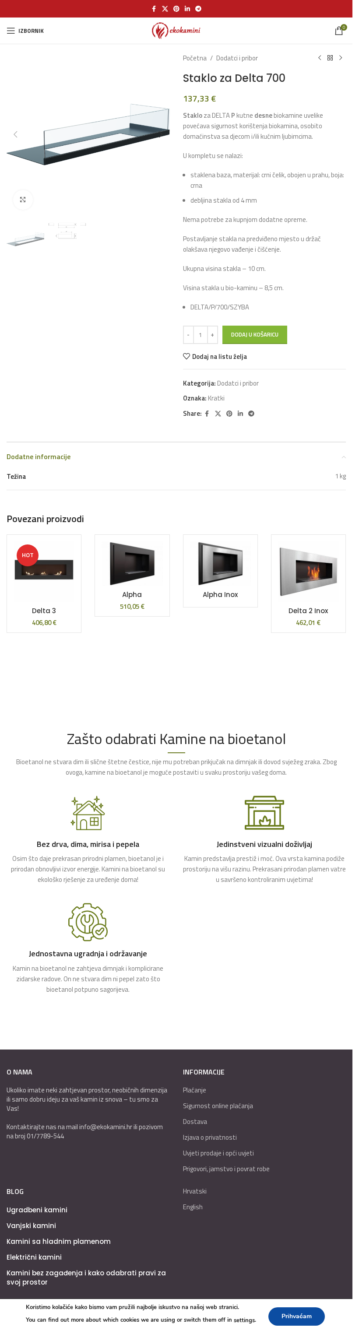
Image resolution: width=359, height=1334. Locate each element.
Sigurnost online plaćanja (218, 1105)
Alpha (132, 594)
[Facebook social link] (154, 9)
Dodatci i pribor (237, 58)
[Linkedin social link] (187, 9)
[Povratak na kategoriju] (330, 58)
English (193, 1207)
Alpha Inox (220, 594)
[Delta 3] (44, 571)
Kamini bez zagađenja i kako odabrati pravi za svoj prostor (86, 1277)
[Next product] (340, 58)
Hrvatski (195, 1191)
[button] (15, 134)
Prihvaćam (297, 1316)
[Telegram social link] (198, 9)
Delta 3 (44, 610)
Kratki (216, 398)
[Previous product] (319, 58)
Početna (195, 58)
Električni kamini (34, 1257)
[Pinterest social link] (176, 9)
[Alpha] (132, 563)
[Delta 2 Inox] (308, 571)
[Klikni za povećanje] (23, 200)
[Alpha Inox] (220, 563)
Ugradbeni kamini (37, 1210)
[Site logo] (176, 30)
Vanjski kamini (31, 1225)
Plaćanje (194, 1090)
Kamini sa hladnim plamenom (59, 1241)
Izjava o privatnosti (210, 1137)
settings (244, 1320)
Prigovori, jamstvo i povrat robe (226, 1168)
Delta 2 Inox (308, 610)
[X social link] (165, 9)
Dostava (195, 1121)
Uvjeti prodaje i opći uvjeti (218, 1153)
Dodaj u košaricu (254, 334)
